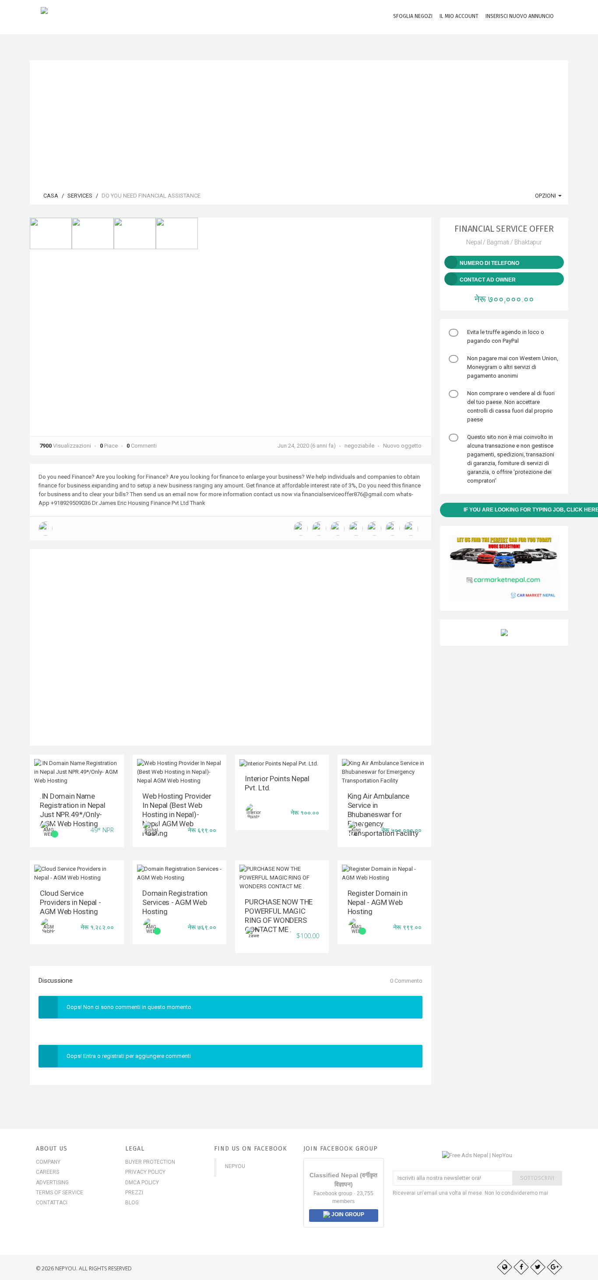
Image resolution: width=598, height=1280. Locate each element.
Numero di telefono (489, 263)
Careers (47, 1172)
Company (48, 1162)
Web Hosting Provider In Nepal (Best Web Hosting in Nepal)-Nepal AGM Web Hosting (176, 815)
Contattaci (51, 1203)
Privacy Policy (145, 1172)
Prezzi (134, 1193)
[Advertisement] (299, 121)
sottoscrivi (537, 1178)
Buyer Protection (150, 1162)
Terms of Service (59, 1193)
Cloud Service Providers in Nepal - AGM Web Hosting (70, 902)
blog (132, 1203)
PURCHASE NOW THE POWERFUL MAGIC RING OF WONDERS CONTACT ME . (279, 915)
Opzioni (546, 195)
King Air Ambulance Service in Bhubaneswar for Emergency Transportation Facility (383, 815)
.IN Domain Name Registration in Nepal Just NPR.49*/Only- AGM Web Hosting (73, 810)
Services (79, 195)
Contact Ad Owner (488, 280)
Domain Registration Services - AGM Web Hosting (175, 902)
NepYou (235, 1166)
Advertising (52, 1182)
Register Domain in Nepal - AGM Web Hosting (378, 902)
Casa (50, 195)
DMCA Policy (142, 1182)
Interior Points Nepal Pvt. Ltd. (277, 783)
